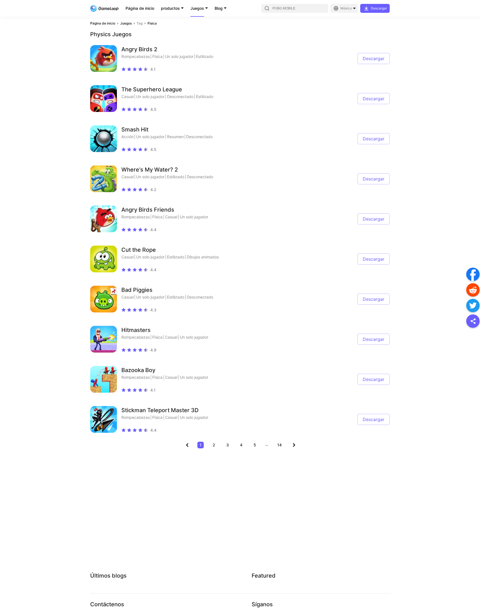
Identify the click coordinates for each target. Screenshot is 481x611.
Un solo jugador (179, 56)
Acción (127, 136)
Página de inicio (140, 8)
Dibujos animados (203, 257)
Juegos (197, 8)
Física (152, 23)
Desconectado (180, 96)
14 (279, 445)
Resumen (175, 136)
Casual (127, 96)
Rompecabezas (135, 56)
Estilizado (204, 56)
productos (170, 8)
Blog (219, 8)
